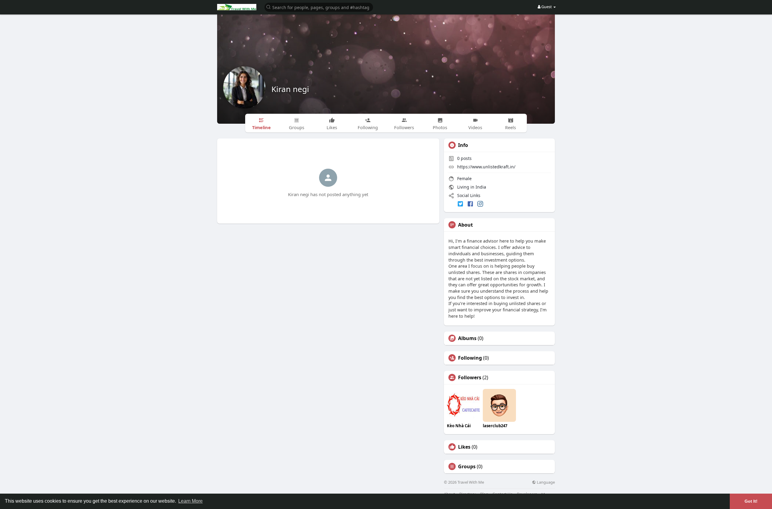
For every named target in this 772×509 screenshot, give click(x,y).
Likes (464, 446)
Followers (469, 377)
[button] (318, 7)
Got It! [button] (751, 501)
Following (470, 357)
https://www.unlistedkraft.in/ (486, 167)
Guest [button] (546, 6)
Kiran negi (290, 89)
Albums (467, 338)
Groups (467, 466)
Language (545, 482)
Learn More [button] (190, 501)
